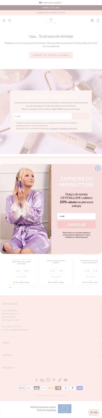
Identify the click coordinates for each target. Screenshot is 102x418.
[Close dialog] (97, 168)
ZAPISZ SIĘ (76, 224)
